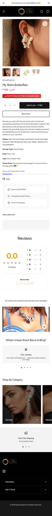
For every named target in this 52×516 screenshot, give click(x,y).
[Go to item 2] (16, 72)
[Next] (48, 3)
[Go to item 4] (36, 72)
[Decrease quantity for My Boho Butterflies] (5, 105)
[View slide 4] (30, 367)
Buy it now (26, 114)
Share (8, 179)
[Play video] (26, 319)
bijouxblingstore (9, 80)
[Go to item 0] (6, 72)
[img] (12, 263)
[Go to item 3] (26, 72)
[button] (34, 250)
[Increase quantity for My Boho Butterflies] (14, 105)
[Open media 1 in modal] (44, 23)
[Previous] (3, 3)
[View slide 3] (27, 367)
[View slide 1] (21, 367)
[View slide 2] (24, 367)
